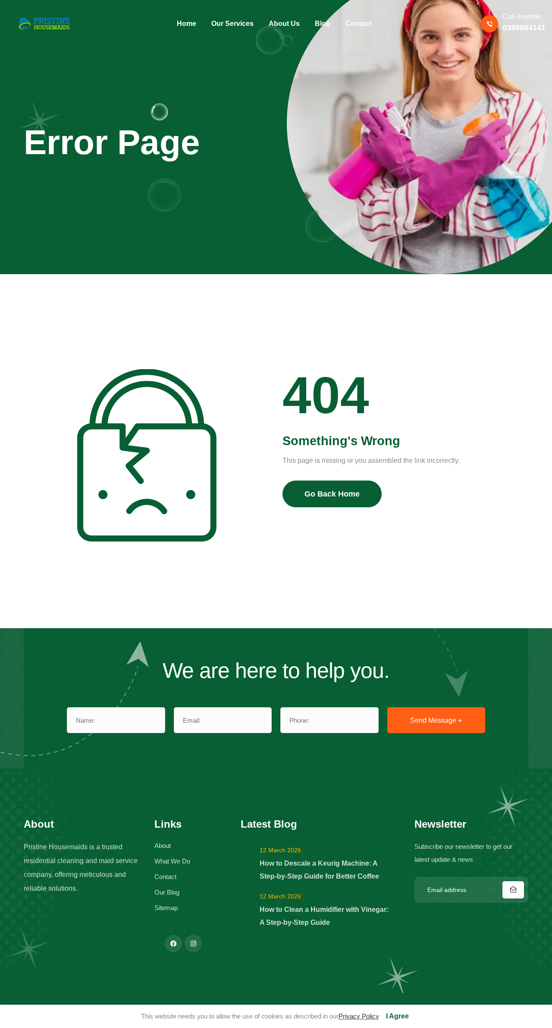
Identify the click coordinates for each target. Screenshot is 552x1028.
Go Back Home (332, 494)
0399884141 (524, 27)
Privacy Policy (359, 1016)
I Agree (397, 1016)
